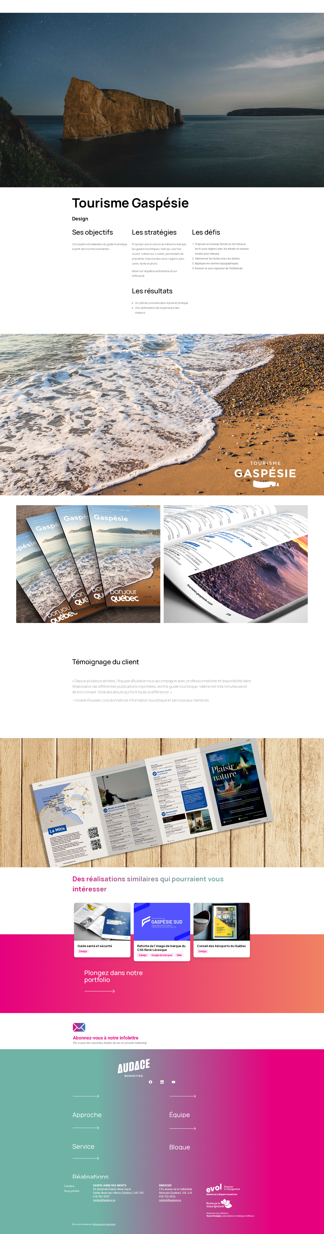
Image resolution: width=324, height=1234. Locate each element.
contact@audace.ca (104, 1200)
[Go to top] (317, 1225)
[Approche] (86, 1096)
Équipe (179, 1114)
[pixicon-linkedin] (162, 1082)
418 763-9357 (101, 1196)
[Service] (86, 1127)
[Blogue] (182, 1128)
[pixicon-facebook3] (150, 1082)
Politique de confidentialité (103, 1224)
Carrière (69, 1186)
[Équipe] (182, 1096)
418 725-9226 (167, 1196)
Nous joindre (71, 1191)
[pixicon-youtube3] (173, 1082)
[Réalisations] (86, 1158)
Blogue (179, 1146)
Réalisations (90, 1176)
